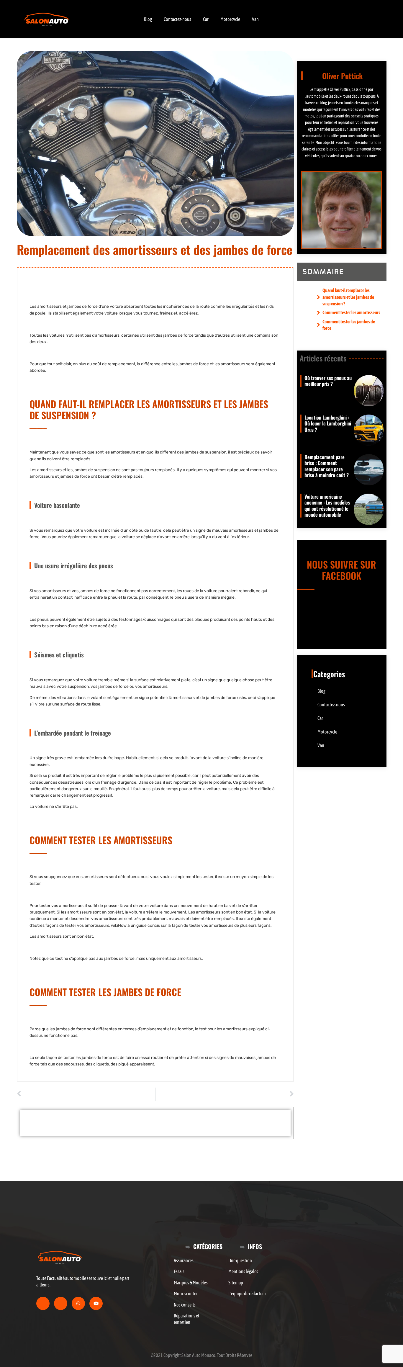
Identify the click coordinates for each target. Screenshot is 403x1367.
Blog (148, 19)
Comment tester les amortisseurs (351, 312)
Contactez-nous (177, 19)
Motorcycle (230, 19)
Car (206, 19)
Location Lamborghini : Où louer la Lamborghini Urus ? (327, 423)
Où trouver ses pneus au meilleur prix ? (328, 380)
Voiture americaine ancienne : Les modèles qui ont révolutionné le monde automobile (327, 505)
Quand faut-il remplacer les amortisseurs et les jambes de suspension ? (348, 297)
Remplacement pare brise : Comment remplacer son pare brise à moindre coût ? (326, 466)
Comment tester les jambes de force (348, 325)
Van (255, 19)
